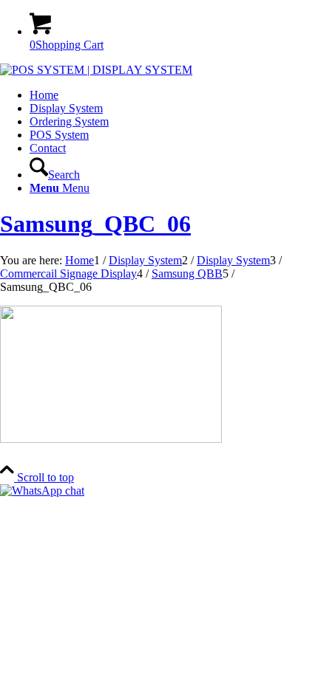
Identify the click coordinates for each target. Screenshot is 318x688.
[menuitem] (174, 95)
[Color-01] (96, 69)
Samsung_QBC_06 (95, 223)
